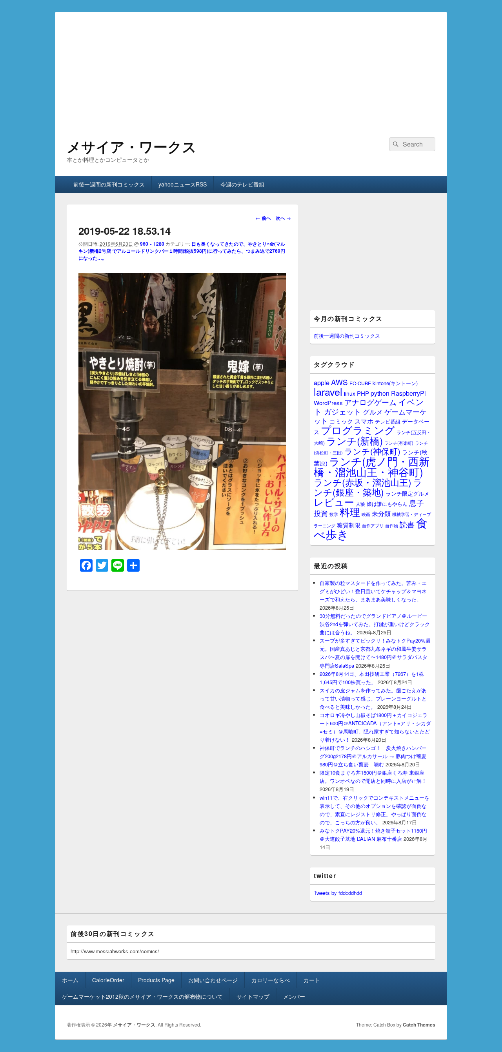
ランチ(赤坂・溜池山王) (362, 482)
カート (312, 980)
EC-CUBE (360, 383)
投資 (321, 513)
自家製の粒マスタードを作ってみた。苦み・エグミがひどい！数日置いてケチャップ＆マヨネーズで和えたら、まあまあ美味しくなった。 (373, 591)
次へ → (283, 217)
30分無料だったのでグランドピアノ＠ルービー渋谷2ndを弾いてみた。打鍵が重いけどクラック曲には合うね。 (375, 624)
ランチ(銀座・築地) (368, 487)
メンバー (294, 996)
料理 (350, 512)
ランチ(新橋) (354, 440)
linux (349, 393)
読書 (407, 524)
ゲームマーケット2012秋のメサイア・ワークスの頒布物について (142, 996)
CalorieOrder (108, 980)
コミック (341, 421)
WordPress (328, 402)
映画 (366, 514)
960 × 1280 (152, 243)
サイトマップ (252, 996)
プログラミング (358, 429)
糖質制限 (348, 525)
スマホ (364, 420)
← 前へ (263, 217)
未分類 (381, 513)
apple (321, 382)
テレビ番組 (387, 421)
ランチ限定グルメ (407, 493)
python (380, 393)
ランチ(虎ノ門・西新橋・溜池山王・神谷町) (371, 466)
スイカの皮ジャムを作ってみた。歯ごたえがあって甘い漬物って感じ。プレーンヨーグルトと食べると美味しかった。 (373, 698)
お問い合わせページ (213, 980)
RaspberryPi (408, 393)
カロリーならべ (270, 980)
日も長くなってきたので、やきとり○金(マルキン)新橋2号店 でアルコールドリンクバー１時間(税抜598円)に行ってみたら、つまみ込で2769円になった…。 (181, 250)
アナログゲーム (370, 402)
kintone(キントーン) (395, 383)
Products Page (156, 980)
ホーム (70, 980)
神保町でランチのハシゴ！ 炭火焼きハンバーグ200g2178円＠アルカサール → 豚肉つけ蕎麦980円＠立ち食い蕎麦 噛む (373, 756)
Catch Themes (419, 1024)
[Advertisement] (251, 66)
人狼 (360, 503)
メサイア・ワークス (131, 146)
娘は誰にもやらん (387, 503)
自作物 (391, 525)
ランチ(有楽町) (398, 443)
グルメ (373, 411)
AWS (339, 382)
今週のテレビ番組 (242, 184)
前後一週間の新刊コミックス (109, 184)
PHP (363, 393)
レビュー (334, 502)
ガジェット (342, 411)
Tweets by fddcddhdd (338, 892)
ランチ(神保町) (372, 451)
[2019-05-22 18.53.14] (182, 547)
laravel (328, 391)
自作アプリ (373, 525)
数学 (333, 514)
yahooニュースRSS (182, 184)
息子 (416, 502)
